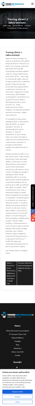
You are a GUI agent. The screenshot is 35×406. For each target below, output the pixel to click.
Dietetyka (18, 341)
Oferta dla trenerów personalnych (17, 331)
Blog (17, 345)
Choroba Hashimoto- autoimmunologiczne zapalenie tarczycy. (25, 265)
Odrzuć (17, 402)
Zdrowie (27, 25)
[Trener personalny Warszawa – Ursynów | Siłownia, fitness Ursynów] (12, 4)
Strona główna (18, 25)
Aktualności (17, 348)
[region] (17, 387)
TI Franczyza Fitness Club (17, 334)
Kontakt (17, 355)
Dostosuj (17, 397)
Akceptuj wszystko (17, 392)
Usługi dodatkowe (17, 338)
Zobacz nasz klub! (17, 352)
